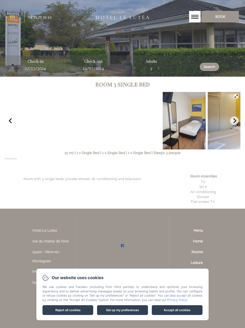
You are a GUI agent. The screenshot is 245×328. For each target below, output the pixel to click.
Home (198, 241)
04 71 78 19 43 (39, 17)
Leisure (197, 263)
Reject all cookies (68, 310)
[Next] (234, 120)
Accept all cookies (177, 310)
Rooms (197, 252)
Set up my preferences (122, 310)
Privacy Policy (177, 300)
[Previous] (11, 120)
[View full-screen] (236, 96)
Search (209, 67)
